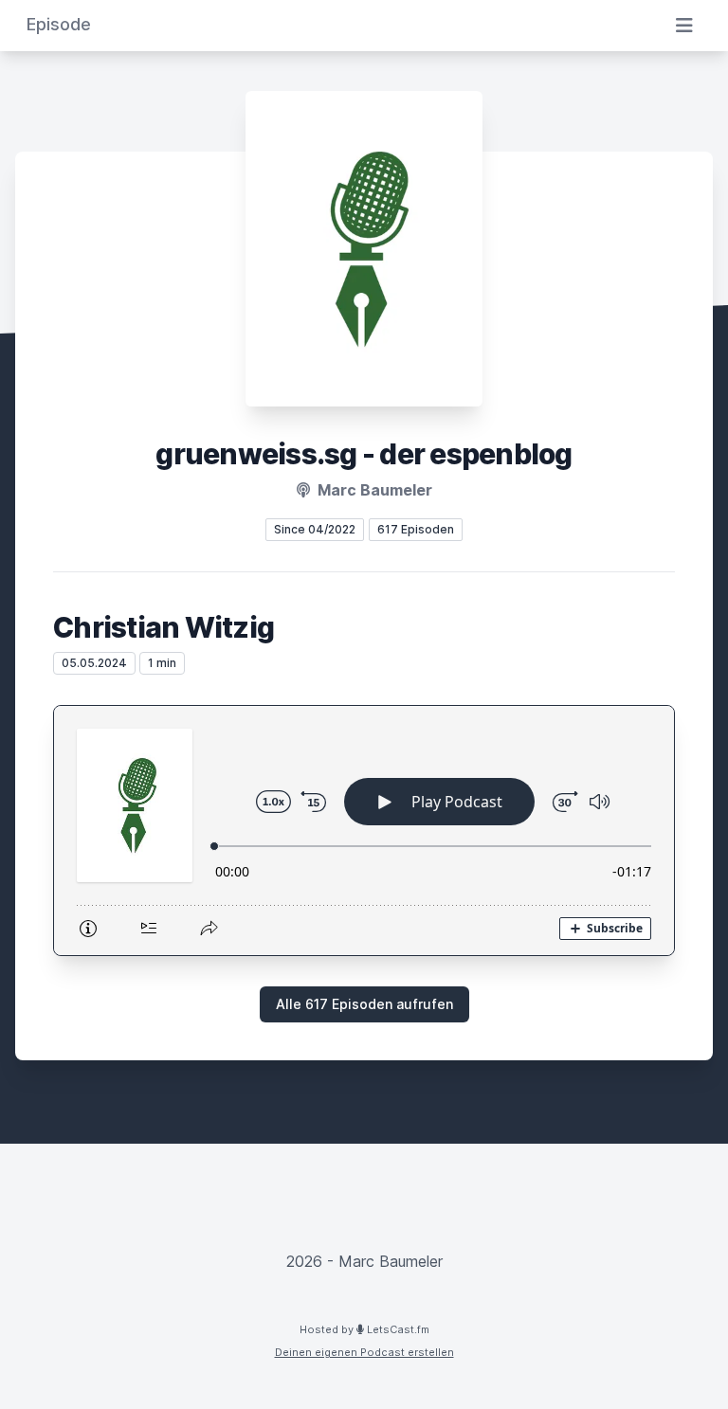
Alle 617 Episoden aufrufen (364, 1004)
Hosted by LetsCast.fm (364, 1329)
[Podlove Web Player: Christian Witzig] (364, 830)
